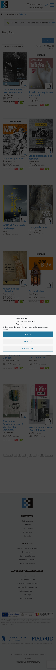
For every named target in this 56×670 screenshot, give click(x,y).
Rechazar (28, 341)
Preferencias (28, 348)
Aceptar (28, 334)
